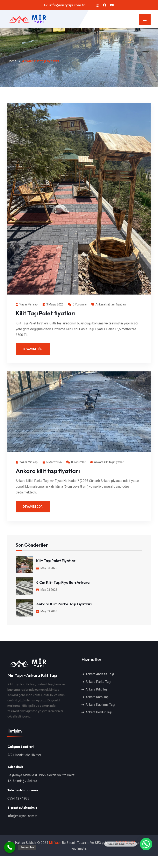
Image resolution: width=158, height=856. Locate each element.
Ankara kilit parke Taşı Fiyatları (64, 604)
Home (11, 61)
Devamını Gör (33, 349)
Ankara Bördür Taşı (99, 712)
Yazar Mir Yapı (28, 304)
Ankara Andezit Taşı (100, 674)
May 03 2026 (48, 568)
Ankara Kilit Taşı (97, 689)
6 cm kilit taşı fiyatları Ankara (63, 582)
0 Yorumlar (80, 304)
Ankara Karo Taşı (97, 697)
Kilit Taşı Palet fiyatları (46, 313)
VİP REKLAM (125, 843)
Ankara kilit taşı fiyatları (110, 304)
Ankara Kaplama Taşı (100, 705)
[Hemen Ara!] (9, 847)
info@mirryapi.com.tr (67, 5)
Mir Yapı (54, 843)
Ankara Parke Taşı (98, 682)
